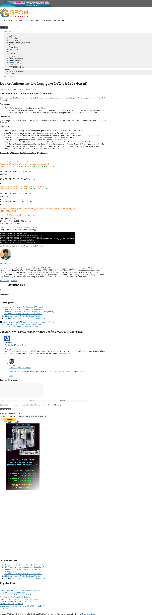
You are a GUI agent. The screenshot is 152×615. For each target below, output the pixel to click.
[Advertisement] (16, 523)
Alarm (11, 45)
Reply (6, 357)
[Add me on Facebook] (12, 285)
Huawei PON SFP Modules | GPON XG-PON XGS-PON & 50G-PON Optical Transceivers (22, 600)
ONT (11, 36)
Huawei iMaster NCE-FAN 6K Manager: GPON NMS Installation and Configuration (21, 591)
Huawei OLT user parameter (11, 604)
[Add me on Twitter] (10, 285)
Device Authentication (31, 322)
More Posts (4, 281)
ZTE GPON (13, 49)
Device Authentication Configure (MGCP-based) (23, 307)
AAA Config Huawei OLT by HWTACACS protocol (21, 324)
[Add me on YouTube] (20, 285)
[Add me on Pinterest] (18, 285)
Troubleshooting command (19, 42)
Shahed (12, 365)
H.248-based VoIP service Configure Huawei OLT (24, 309)
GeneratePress (90, 614)
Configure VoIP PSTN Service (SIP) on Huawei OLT (24, 318)
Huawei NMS (9, 69)
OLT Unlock (13, 38)
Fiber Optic (13, 47)
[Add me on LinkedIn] (15, 285)
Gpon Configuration (49, 322)
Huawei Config (15, 62)
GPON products (15, 60)
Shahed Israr (6, 263)
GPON (7, 31)
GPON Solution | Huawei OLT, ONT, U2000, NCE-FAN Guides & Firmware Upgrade (33, 21)
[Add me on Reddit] (23, 285)
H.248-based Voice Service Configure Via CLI (22, 316)
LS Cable (12, 65)
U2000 (11, 74)
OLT (10, 34)
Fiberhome (13, 56)
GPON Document (16, 58)
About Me (8, 76)
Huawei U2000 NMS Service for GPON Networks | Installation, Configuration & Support (20, 596)
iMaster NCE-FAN (16, 71)
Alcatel (12, 51)
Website (14, 281)
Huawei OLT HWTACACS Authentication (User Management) (29, 311)
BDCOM (12, 54)
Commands (13, 40)
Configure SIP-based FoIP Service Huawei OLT (23, 314)
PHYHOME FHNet (16, 67)
